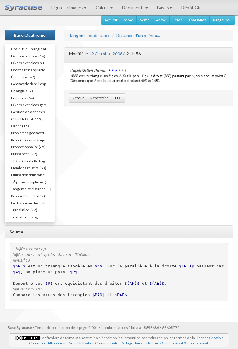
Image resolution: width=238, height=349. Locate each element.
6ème (128, 20)
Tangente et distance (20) (32, 189)
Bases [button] (163, 7)
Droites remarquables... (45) (33, 70)
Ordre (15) (20, 126)
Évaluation (197, 20)
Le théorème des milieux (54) (33, 203)
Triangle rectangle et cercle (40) (33, 217)
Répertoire (99, 97)
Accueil (110, 20)
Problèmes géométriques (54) (33, 133)
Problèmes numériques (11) (33, 140)
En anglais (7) (22, 91)
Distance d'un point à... (138, 35)
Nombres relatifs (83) (28, 168)
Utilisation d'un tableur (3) (32, 175)
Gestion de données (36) (31, 112)
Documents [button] (133, 7)
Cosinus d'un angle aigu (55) (33, 49)
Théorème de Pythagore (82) (33, 161)
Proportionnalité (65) (28, 147)
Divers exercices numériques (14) (33, 63)
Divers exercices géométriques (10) (33, 105)
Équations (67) (23, 77)
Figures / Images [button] (67, 7)
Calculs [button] (103, 7)
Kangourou (222, 20)
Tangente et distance (90, 35)
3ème (178, 20)
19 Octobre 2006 (105, 53)
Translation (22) (24, 210)
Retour (78, 97)
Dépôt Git (191, 7)
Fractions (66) (22, 98)
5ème (145, 20)
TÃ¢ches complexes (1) (30, 182)
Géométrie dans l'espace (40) (33, 84)
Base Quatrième (30, 35)
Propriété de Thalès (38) (31, 196)
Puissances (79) (24, 154)
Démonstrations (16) (28, 56)
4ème (161, 20)
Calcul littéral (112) (26, 119)
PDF (118, 97)
